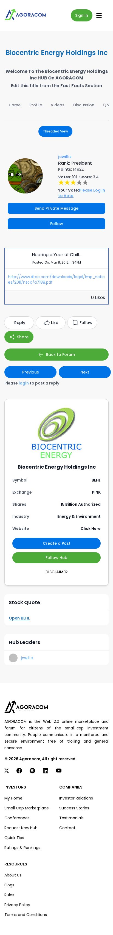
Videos (57, 105)
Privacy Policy (17, 905)
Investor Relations (76, 798)
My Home (13, 798)
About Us (12, 875)
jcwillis (27, 658)
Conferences (17, 818)
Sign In (81, 15)
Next (84, 372)
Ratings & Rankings (22, 847)
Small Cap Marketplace (26, 808)
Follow (56, 223)
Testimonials (71, 818)
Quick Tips (14, 837)
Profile (35, 105)
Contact (67, 828)
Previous (30, 372)
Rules (9, 895)
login (24, 383)
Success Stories (74, 808)
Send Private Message (56, 208)
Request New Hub (21, 828)
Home (15, 105)
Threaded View (55, 131)
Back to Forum (60, 354)
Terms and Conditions (25, 914)
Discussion (83, 105)
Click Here (91, 528)
